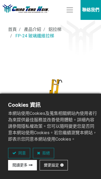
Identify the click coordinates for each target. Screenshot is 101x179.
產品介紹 (32, 29)
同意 (22, 153)
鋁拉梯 (54, 29)
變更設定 (51, 165)
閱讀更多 (19, 165)
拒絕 (45, 153)
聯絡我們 (90, 9)
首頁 (12, 29)
